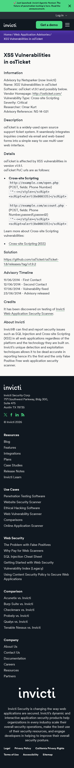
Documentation (15, 658)
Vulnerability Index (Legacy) (23, 568)
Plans (7, 459)
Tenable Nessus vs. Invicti (22, 627)
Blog (7, 441)
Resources (11, 670)
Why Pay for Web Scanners (23, 550)
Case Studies (13, 465)
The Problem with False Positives (27, 545)
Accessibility (30, 754)
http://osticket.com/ (47, 93)
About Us (10, 646)
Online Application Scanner (23, 526)
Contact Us (12, 652)
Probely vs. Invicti (16, 616)
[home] (10, 25)
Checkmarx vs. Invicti (19, 610)
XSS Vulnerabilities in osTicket (23, 39)
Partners (10, 676)
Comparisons (13, 520)
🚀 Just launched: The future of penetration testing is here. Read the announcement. (37, 6)
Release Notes (14, 471)
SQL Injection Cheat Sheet (23, 556)
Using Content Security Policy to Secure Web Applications (36, 577)
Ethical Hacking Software (22, 508)
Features (10, 447)
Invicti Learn (12, 477)
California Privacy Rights (49, 748)
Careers (9, 664)
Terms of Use (11, 754)
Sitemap (48, 754)
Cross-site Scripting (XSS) (27, 243)
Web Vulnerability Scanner (23, 514)
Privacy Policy (23, 748)
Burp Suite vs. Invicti (18, 604)
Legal (7, 748)
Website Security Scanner (22, 502)
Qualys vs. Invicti (16, 621)
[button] (61, 15)
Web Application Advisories (32, 34)
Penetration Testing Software (24, 496)
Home (8, 34)
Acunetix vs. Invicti (17, 598)
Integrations (12, 453)
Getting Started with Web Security (29, 562)
